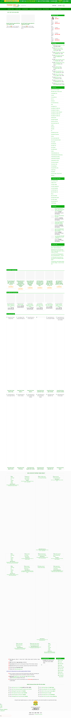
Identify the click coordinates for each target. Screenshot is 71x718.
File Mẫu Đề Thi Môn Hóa (55, 108)
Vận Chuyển (61, 670)
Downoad (52, 100)
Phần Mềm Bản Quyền (55, 197)
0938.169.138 (30, 676)
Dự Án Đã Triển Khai (54, 102)
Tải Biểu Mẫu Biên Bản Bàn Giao (57, 154)
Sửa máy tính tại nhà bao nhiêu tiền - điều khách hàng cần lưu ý (42, 640)
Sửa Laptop (53, 141)
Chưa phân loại (54, 97)
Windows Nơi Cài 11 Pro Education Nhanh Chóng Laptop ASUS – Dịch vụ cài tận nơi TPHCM (57, 251)
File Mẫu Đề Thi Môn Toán (55, 113)
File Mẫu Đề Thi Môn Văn (55, 115)
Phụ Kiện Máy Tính (54, 201)
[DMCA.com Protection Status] (35, 703)
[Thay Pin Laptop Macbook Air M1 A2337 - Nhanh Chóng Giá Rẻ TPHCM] (30, 298)
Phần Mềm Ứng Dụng (55, 134)
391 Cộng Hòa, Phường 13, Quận (19, 692)
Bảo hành (60, 672)
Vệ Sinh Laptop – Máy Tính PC (56, 173)
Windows (52, 175)
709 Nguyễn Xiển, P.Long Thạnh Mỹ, (20, 696)
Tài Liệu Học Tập (54, 164)
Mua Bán (52, 128)
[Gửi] (50, 6)
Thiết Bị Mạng (53, 203)
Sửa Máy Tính (53, 145)
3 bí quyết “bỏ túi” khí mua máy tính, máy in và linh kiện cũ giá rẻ (27, 559)
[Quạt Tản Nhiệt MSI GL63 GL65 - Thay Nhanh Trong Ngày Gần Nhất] (39, 298)
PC (51, 130)
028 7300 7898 (22, 676)
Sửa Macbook (53, 143)
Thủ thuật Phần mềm (54, 167)
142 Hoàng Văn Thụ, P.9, (48, 694)
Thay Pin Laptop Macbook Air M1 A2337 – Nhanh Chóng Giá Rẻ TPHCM (30, 305)
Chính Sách (61, 663)
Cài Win (52, 95)
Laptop (52, 125)
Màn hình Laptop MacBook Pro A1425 (20, 304)
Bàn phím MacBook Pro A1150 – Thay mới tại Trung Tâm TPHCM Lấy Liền (10, 305)
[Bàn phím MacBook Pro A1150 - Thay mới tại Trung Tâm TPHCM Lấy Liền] (11, 298)
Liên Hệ (63, 2)
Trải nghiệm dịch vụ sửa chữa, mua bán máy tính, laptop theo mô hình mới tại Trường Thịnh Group (27, 572)
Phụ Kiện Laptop (54, 199)
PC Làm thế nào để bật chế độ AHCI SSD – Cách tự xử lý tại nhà (57, 247)
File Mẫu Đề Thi (54, 106)
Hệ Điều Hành (53, 117)
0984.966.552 (14, 677)
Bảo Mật (60, 665)
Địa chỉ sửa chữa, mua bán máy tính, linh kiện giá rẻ (57, 480)
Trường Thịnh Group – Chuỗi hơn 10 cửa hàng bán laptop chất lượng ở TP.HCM (35, 647)
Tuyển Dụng (53, 169)
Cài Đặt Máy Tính (54, 93)
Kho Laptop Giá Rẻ (54, 180)
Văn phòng (53, 171)
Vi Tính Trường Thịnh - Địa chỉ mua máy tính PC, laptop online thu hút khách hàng (20, 648)
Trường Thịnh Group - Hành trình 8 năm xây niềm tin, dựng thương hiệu (42, 557)
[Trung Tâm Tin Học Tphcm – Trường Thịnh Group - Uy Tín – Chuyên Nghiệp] (13, 5)
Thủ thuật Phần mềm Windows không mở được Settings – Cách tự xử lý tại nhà (57, 262)
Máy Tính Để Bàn (54, 195)
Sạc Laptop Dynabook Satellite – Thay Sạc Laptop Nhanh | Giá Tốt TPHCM (58, 305)
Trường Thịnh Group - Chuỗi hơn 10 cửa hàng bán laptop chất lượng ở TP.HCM (12, 485)
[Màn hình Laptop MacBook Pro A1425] (20, 298)
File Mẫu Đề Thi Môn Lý (55, 110)
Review (52, 136)
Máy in (52, 193)
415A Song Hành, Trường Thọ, (19, 694)
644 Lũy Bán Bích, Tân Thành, (48, 689)
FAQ (55, 2)
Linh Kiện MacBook (54, 188)
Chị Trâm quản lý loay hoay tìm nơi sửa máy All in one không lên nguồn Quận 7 (57, 258)
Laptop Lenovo (53, 182)
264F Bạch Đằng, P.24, (48, 687)
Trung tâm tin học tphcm (38, 714)
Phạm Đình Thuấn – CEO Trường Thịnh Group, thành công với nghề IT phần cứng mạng (57, 571)
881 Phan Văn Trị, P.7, (17, 687)
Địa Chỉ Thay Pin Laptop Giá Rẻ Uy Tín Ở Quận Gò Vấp (13, 24)
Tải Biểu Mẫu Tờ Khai (55, 160)
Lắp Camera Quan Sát (55, 123)
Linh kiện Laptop (54, 184)
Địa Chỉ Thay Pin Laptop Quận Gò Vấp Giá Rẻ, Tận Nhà (27, 24)
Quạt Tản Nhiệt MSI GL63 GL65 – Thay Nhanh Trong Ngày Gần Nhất (39, 305)
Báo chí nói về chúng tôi (55, 89)
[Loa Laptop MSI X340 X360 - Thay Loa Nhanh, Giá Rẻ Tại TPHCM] (49, 298)
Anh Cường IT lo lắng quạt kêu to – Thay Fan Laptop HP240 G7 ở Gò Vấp (59, 283)
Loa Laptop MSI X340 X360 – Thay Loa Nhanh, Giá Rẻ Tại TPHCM (49, 305)
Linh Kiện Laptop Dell (55, 186)
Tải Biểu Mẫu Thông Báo (55, 158)
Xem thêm (10, 286)
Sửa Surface (53, 147)
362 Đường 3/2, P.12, (46, 692)
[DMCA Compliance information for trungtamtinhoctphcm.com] (35, 709)
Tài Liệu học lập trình (54, 162)
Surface (52, 151)
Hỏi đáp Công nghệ (54, 119)
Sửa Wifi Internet (54, 149)
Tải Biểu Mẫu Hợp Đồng (55, 156)
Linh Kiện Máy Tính (54, 190)
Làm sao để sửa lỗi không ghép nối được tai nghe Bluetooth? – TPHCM (57, 255)
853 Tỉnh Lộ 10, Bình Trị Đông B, (49, 696)
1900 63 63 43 (16, 676)
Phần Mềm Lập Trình (54, 132)
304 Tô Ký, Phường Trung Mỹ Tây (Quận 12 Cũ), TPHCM (58, 49)
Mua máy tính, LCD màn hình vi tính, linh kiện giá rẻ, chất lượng (57, 559)
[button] (54, 6)
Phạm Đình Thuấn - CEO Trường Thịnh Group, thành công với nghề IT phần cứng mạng (12, 562)
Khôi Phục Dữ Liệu (54, 121)
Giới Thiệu (59, 2)
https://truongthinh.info (18, 669)
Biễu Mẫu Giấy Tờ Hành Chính (56, 91)
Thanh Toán (61, 668)
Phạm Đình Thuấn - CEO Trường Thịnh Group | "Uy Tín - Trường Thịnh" (27, 481)
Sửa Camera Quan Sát (55, 138)
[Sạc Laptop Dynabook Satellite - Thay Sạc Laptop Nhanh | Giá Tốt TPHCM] (59, 298)
